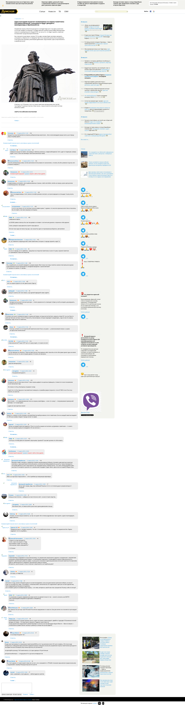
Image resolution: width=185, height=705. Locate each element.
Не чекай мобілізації (90, 95)
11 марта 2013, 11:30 (24, 181)
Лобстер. (12, 514)
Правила (25, 694)
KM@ (10, 217)
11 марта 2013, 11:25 (22, 133)
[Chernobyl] (3, 264)
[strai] (3, 473)
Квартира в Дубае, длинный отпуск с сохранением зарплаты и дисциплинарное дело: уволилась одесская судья (55, 3)
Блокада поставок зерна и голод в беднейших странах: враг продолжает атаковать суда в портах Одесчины (127, 3)
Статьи (42, 11)
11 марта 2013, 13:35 (18, 475)
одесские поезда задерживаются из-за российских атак (97, 101)
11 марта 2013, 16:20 (24, 514)
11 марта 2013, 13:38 (39, 484)
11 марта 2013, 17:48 (16, 581)
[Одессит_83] (5, 527)
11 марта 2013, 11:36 (21, 249)
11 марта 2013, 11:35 (21, 217)
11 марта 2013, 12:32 (26, 300)
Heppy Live (12, 619)
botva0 (7, 581)
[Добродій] (4, 294)
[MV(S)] (5, 595)
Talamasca (11, 380)
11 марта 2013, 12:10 (27, 172)
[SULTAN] (4, 340)
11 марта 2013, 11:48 (21, 263)
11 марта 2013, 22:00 (27, 608)
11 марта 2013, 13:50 (20, 495)
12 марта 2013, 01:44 (24, 661)
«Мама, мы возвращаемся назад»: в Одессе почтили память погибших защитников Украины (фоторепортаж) (106, 642)
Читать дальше (85, 312)
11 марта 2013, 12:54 (32, 460)
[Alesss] (5, 329)
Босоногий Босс (14, 161)
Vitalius (9, 413)
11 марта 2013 (17, 18)
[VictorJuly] (3, 135)
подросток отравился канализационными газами (93, 122)
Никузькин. (14, 172)
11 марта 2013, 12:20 (20, 413)
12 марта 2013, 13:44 (21, 672)
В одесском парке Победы (92, 35)
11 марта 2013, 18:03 (21, 595)
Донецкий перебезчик (18, 460)
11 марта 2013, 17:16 (21, 556)
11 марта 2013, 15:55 (29, 538)
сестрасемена (16, 206)
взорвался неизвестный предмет (98, 75)
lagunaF (11, 424)
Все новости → (85, 139)
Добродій (11, 291)
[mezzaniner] (4, 364)
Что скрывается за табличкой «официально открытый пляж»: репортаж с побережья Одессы (101, 153)
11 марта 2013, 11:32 (30, 192)
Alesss (11, 327)
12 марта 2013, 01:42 (28, 633)
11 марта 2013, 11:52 (22, 327)
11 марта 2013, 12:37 (21, 438)
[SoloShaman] (4, 454)
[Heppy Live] (4, 619)
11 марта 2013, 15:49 (26, 527)
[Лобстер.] (5, 516)
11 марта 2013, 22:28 (16, 642)
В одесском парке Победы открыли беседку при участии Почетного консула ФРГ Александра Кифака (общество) (106, 656)
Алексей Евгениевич (16, 538)
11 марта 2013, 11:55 (22, 341)
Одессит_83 (14, 527)
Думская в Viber (85, 412)
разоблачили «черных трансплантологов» (96, 44)
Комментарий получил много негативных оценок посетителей (21, 143)
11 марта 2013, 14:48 (26, 504)
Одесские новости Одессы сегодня (23, 699)
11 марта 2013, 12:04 (22, 361)
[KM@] (5, 216)
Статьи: (83, 149)
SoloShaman (12, 451)
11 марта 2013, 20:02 (25, 150)
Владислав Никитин (16, 239)
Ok (99, 703)
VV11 (8, 281)
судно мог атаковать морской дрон (96, 91)
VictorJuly (10, 133)
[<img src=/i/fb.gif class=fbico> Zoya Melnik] (6, 636)
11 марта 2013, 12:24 (20, 424)
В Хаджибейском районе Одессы (95, 75)
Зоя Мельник (14, 608)
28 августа (84, 57)
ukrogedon (15, 371)
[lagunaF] (5, 426)
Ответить (10, 140)
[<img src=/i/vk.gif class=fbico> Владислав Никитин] (4, 242)
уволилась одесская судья (92, 85)
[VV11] (3, 280)
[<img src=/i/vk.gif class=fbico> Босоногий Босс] (3, 163)
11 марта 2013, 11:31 (27, 206)
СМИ (66, 11)
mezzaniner (12, 361)
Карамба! (12, 556)
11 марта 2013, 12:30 (23, 451)
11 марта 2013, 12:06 (23, 399)
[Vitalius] (3, 415)
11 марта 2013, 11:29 (28, 161)
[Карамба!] (4, 556)
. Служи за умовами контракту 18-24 (96, 96)
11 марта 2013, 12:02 (28, 350)
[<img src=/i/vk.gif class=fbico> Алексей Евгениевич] (4, 541)
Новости (52, 11)
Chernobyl (9, 263)
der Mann (13, 150)
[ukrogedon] (7, 370)
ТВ (60, 11)
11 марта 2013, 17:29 (24, 571)
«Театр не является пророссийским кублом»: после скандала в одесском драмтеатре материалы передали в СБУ (100, 163)
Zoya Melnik (15, 633)
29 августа (84, 22)
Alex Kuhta (10, 314)
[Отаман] (4, 498)
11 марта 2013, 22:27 (22, 619)
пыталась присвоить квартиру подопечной (98, 63)
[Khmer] (2, 641)
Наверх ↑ (16, 120)
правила (27, 174)
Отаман (11, 495)
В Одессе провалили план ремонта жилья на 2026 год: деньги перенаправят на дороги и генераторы (91, 3)
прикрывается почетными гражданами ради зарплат (97, 70)
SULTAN (11, 341)
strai (8, 475)
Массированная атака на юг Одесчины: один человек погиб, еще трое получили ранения (20, 2)
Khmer (7, 642)
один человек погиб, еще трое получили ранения (97, 49)
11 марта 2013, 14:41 (26, 371)
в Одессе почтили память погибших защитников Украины (93, 28)
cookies (95, 703)
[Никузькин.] (6, 175)
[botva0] (2, 581)
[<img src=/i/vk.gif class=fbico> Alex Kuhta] (2, 314)
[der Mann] (5, 150)
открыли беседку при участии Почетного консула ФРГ (98, 36)
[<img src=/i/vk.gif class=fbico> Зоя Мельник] (4, 610)
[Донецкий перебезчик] (5, 461)
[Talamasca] (3, 383)
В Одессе (87, 107)
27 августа (84, 117)
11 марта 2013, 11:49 (22, 314)
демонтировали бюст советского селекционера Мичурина (98, 135)
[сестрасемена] (5, 206)
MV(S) (10, 595)
